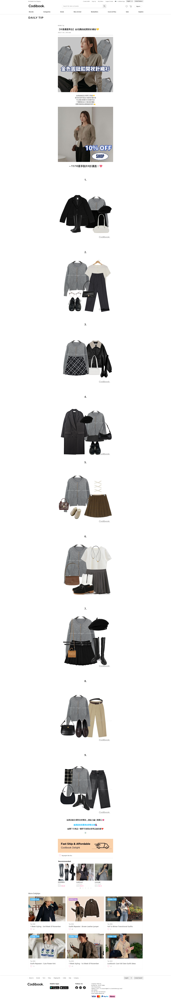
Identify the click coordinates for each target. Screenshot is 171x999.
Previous (56, 875)
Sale (127, 12)
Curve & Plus (112, 12)
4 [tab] (88, 888)
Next (114, 875)
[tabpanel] (67, 875)
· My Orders (100, 1)
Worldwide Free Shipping (34, 1)
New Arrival (77, 12)
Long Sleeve (79, 884)
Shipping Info (57, 978)
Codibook (37, 6)
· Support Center (109, 1)
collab (64, 978)
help (70, 978)
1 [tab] (80, 888)
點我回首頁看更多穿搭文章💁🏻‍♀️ (85, 825)
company (76, 978)
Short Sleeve (98, 884)
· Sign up (93, 1)
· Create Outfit (86, 1)
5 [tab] (91, 888)
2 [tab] (83, 888)
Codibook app (121, 1)
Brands (31, 12)
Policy (49, 978)
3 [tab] (85, 888)
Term (44, 978)
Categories (46, 12)
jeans (59, 884)
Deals (62, 12)
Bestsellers (94, 12)
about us (31, 978)
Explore (140, 12)
